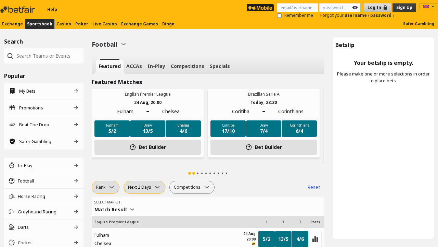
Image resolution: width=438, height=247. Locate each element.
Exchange (12, 24)
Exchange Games (139, 24)
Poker (81, 24)
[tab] (110, 66)
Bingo (168, 24)
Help (52, 9)
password (381, 15)
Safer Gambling (418, 23)
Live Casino (104, 24)
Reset (313, 187)
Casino (63, 24)
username (356, 15)
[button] (190, 173)
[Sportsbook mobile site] (260, 7)
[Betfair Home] (18, 10)
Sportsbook (39, 24)
